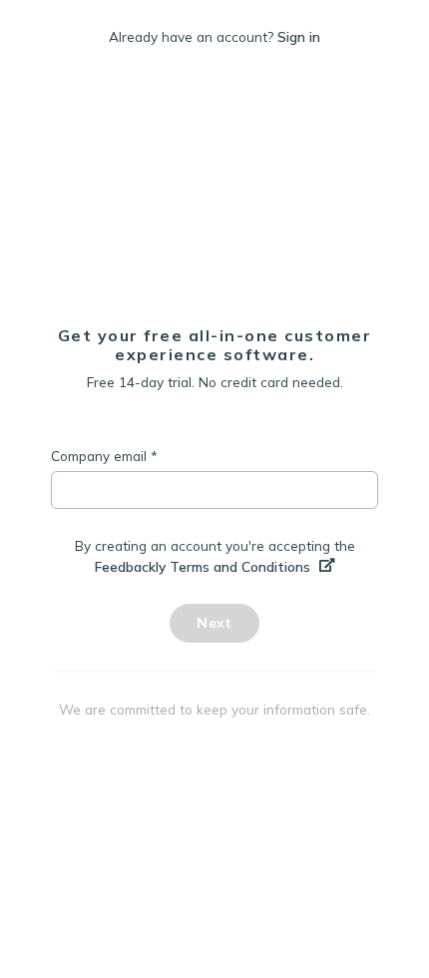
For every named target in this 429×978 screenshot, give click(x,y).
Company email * (104, 455)
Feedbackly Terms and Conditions (204, 566)
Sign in (298, 36)
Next (214, 623)
